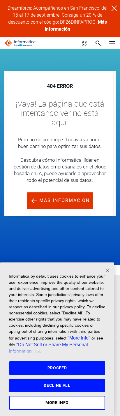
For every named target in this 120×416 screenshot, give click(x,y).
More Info (57, 402)
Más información (64, 200)
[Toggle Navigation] (112, 42)
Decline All (57, 385)
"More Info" (79, 337)
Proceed (57, 367)
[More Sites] (84, 43)
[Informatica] (20, 43)
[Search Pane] (98, 43)
